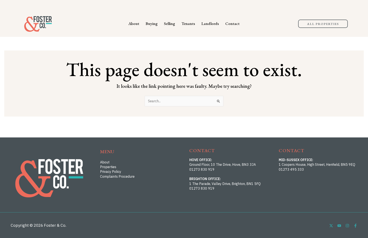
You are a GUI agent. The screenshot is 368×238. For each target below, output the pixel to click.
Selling (169, 23)
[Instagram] (347, 226)
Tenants (188, 23)
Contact (232, 23)
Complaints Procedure (117, 176)
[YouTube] (339, 226)
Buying (152, 23)
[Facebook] (355, 226)
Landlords (210, 23)
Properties (108, 167)
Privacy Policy (110, 171)
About (133, 23)
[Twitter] (331, 226)
